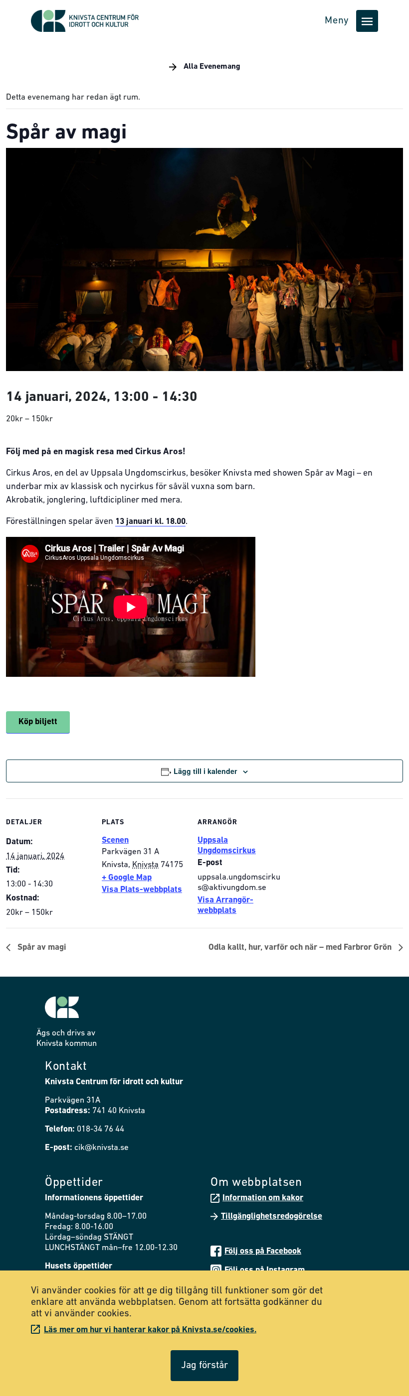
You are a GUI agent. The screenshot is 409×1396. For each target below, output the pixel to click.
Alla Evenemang (211, 67)
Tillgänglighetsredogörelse (271, 1216)
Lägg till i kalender (205, 771)
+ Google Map (127, 878)
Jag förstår (204, 1366)
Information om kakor (262, 1198)
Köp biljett (37, 722)
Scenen (115, 840)
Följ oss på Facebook (262, 1251)
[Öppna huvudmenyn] (367, 21)
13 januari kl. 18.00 (150, 521)
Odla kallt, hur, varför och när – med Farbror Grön (301, 947)
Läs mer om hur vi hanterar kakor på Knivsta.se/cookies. (150, 1330)
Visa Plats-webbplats (142, 890)
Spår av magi (40, 947)
